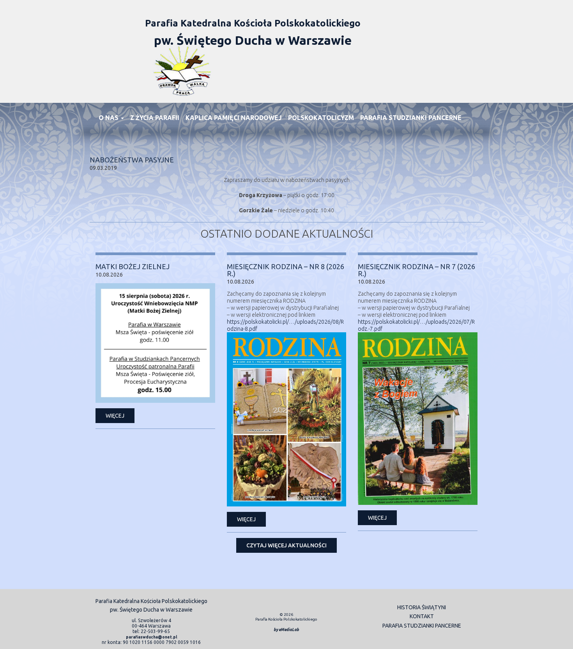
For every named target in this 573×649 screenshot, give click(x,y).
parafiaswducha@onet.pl (151, 637)
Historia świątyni (421, 607)
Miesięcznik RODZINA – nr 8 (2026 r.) (285, 270)
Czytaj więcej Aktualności (286, 545)
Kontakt (422, 616)
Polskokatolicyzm (321, 117)
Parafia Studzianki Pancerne (411, 117)
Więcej (115, 416)
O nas (109, 117)
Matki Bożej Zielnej (133, 266)
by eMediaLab (286, 630)
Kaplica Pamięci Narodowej (234, 117)
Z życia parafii (154, 117)
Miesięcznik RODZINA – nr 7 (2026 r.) (416, 270)
